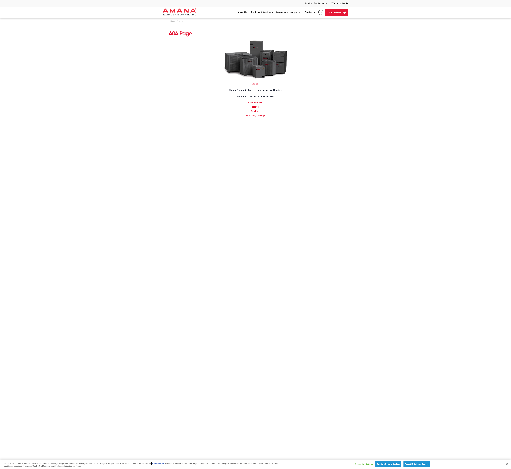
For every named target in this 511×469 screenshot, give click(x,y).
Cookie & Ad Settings (364, 464)
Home (172, 21)
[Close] (507, 464)
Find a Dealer (335, 12)
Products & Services (261, 12)
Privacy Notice (158, 463)
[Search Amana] (320, 12)
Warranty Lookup (340, 3)
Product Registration (316, 3)
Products (255, 111)
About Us (242, 12)
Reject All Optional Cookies (388, 464)
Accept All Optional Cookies (417, 464)
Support (294, 12)
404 (181, 21)
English (308, 12)
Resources (281, 12)
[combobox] (310, 12)
